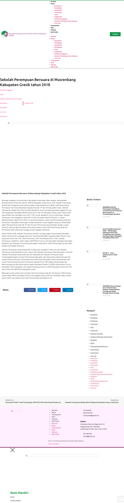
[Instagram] (25, 427)
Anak (56, 14)
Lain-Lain (57, 23)
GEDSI (92, 343)
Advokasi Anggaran (60, 19)
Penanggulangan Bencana (99, 346)
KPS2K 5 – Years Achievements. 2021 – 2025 (110, 254)
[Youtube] (19, 427)
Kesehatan (58, 6)
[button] (76, 34)
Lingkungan (58, 17)
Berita (53, 3)
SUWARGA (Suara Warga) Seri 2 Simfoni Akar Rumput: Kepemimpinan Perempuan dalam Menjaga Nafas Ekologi (112, 289)
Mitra (52, 27)
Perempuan (58, 12)
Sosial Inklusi (94, 353)
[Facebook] (13, 427)
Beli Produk (54, 32)
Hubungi (53, 30)
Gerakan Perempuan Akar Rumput (65, 21)
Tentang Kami (55, 25)
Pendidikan (58, 8)
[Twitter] (31, 427)
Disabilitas (93, 340)
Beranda (53, 1)
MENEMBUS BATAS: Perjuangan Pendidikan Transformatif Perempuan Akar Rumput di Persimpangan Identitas (112, 210)
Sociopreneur (94, 349)
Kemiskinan (58, 10)
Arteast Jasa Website (53, 444)
